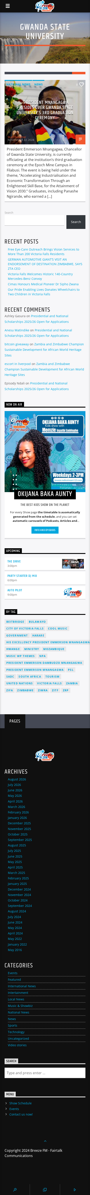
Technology (16, 1032)
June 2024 (15, 922)
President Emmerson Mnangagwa (35, 670)
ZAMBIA (72, 683)
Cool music (58, 628)
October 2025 (18, 834)
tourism (52, 676)
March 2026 (16, 807)
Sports (12, 1025)
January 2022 (17, 944)
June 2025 (15, 856)
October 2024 (18, 900)
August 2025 (17, 845)
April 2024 (15, 933)
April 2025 (15, 867)
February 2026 (18, 812)
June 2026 (15, 790)
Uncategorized (18, 1038)
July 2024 (14, 917)
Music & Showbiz (20, 1006)
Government (17, 635)
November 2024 (19, 895)
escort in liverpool (18, 364)
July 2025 (14, 851)
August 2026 (17, 779)
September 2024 (20, 906)
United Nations (19, 683)
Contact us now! (21, 1114)
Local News (16, 999)
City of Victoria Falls (25, 628)
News (38, 84)
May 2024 (15, 928)
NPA (42, 656)
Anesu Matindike (17, 330)
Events (12, 973)
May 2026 (15, 796)
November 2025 (19, 829)
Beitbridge (15, 622)
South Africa (30, 676)
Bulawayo (37, 622)
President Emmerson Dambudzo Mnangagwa (44, 663)
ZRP (66, 690)
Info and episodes (45, 530)
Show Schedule (20, 1103)
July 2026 (14, 785)
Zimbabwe (25, 690)
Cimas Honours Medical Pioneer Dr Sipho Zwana (43, 284)
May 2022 (15, 939)
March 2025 (16, 873)
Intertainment (18, 993)
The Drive (14, 561)
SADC (10, 676)
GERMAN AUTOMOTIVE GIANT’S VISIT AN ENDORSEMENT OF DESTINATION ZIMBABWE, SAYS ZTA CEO (45, 264)
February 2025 (18, 878)
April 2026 (15, 801)
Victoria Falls (49, 683)
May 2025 (15, 862)
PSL (71, 670)
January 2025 (17, 884)
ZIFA (9, 690)
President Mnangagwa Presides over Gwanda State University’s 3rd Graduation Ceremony (45, 110)
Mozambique (53, 649)
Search (9, 212)
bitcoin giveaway (17, 344)
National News (18, 84)
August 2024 (17, 911)
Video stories (17, 1045)
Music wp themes (20, 656)
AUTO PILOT (14, 590)
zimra (43, 690)
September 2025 (20, 840)
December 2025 (19, 823)
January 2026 (17, 818)
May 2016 (15, 950)
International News (22, 986)
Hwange (13, 649)
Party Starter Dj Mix (22, 576)
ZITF (55, 690)
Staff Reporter (17, 137)
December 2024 (19, 889)
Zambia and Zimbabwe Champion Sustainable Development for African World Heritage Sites (44, 349)
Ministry (31, 649)
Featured (14, 979)
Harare (38, 635)
